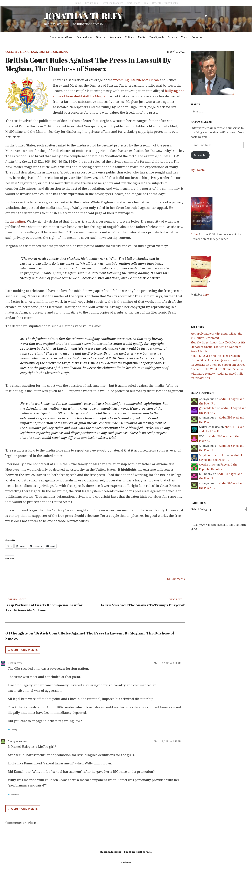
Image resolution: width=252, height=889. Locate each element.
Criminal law (84, 37)
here (206, 294)
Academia (115, 37)
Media (141, 37)
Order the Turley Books (165, 3)
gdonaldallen (207, 408)
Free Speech (156, 37)
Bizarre (100, 37)
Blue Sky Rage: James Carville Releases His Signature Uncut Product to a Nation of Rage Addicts (218, 347)
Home (77, 3)
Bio (146, 3)
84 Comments (176, 579)
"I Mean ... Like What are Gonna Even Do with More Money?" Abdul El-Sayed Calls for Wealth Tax (217, 373)
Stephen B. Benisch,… (212, 455)
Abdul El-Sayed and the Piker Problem (215, 355)
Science (172, 37)
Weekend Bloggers (113, 3)
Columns (197, 37)
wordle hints (207, 464)
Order (194, 234)
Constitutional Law (61, 37)
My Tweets (198, 170)
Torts (184, 37)
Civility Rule (91, 3)
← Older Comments (23, 650)
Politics (129, 37)
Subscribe (200, 155)
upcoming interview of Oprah (135, 80)
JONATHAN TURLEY (83, 16)
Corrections (133, 3)
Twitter (205, 15)
